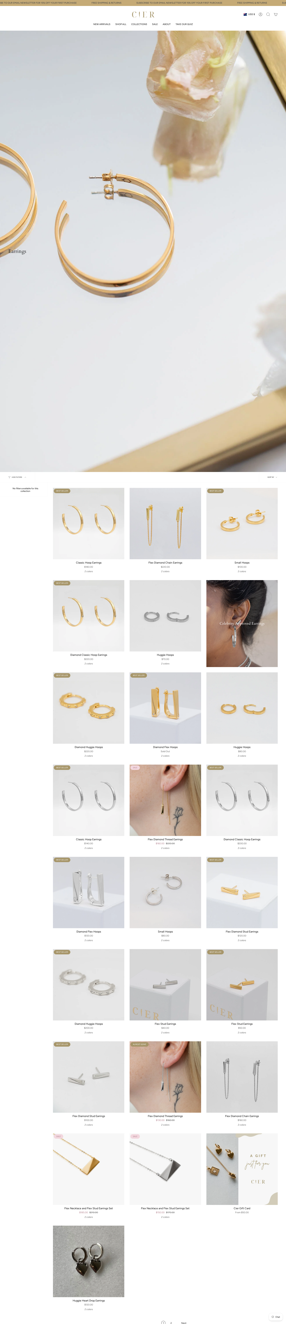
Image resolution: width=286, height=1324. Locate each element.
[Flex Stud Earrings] (165, 984)
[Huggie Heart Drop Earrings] (88, 1261)
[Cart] (276, 14)
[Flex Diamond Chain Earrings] (165, 523)
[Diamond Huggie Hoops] (88, 708)
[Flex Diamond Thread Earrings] (165, 800)
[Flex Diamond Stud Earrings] (242, 892)
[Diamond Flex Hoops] (165, 708)
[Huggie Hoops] (165, 615)
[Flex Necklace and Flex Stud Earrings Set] (88, 1169)
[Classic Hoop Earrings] (88, 523)
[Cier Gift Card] (242, 1169)
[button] (121, 24)
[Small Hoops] (242, 523)
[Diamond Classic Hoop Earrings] (88, 615)
